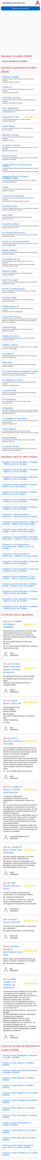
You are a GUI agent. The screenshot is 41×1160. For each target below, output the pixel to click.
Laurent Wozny (9, 327)
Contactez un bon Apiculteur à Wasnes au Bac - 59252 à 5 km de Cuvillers (20, 585)
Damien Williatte (9, 250)
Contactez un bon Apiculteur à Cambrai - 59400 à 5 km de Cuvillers (20, 607)
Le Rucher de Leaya (11, 97)
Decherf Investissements (13, 289)
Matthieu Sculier (9, 271)
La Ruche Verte (9, 390)
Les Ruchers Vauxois (11, 317)
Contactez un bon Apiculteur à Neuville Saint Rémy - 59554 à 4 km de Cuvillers (20, 538)
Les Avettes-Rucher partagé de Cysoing (20, 371)
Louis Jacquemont (10, 108)
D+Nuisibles (7, 408)
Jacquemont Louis (10, 117)
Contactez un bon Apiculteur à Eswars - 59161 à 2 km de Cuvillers (20, 493)
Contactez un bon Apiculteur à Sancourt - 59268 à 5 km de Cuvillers (20, 570)
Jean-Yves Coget (10, 280)
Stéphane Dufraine (10, 77)
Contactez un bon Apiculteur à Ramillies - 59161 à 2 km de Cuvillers (20, 500)
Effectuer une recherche (20, 8)
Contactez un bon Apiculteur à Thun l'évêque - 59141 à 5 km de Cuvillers (19, 577)
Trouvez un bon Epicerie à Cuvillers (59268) (18, 1079)
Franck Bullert (8, 126)
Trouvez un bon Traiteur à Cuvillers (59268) (18, 1064)
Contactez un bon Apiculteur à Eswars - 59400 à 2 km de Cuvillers (20, 485)
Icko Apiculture (9, 399)
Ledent (5, 187)
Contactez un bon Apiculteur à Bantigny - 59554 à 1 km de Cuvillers (20, 470)
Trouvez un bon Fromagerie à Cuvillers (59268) (20, 1101)
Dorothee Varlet (9, 297)
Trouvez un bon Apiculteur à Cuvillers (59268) (19, 1139)
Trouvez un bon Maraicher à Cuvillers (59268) (19, 1131)
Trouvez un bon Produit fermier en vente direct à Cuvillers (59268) (18, 1146)
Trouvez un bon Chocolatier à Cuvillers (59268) (19, 1116)
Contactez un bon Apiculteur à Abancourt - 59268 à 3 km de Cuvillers (19, 515)
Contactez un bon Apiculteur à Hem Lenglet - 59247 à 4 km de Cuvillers (18, 530)
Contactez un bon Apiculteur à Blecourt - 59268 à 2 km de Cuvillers (20, 478)
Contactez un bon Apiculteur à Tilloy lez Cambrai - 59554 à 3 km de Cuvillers (20, 523)
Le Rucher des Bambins (13, 196)
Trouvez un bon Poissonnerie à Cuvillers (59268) (16, 1124)
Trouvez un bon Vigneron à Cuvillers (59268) (18, 1109)
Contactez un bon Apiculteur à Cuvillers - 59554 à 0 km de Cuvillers (20, 463)
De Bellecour (8, 353)
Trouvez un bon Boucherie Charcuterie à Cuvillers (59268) (19, 1071)
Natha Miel (7, 362)
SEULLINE (16, 703)
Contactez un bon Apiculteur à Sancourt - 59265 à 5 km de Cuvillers (20, 562)
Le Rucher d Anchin (11, 145)
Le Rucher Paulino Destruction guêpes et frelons (12, 667)
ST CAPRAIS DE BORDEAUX (9, 985)
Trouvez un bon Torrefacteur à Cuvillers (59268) (20, 1154)
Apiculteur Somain (10, 135)
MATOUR (16, 922)
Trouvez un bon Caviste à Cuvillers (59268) (18, 1086)
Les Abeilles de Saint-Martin (15, 418)
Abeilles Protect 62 (10, 306)
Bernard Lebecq (9, 156)
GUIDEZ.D (7, 87)
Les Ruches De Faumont (13, 232)
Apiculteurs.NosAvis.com (13, 3)
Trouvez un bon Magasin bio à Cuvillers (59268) (20, 1094)
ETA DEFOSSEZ (9, 206)
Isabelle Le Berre (10, 345)
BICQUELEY (9, 672)
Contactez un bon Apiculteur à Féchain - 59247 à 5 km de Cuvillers (20, 592)
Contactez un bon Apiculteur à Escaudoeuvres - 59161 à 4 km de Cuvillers (18, 546)
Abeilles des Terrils (10, 336)
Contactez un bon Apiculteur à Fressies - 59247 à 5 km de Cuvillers (20, 600)
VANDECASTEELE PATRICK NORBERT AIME (15, 177)
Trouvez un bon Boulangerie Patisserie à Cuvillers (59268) (19, 1056)
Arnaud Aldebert (9, 438)
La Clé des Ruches (10, 446)
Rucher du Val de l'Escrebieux (15, 241)
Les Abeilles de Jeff (11, 259)
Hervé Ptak (7, 215)
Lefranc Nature (9, 429)
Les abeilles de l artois (12, 380)
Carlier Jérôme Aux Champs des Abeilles (17, 165)
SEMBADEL (8, 627)
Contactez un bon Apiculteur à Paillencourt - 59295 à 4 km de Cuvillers (20, 555)
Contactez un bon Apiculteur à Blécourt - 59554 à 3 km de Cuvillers (20, 508)
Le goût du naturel (10, 224)
